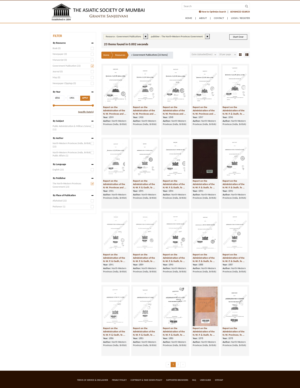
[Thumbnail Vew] (240, 54)
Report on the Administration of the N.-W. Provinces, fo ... (233, 331)
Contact (219, 18)
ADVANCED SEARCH (240, 12)
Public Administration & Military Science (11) (72, 128)
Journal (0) (58, 71)
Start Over (238, 37)
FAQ (194, 380)
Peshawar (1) (59, 206)
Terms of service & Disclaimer (92, 380)
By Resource (59, 43)
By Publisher (59, 178)
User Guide (205, 380)
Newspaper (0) (60, 54)
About (203, 18)
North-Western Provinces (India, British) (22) (72, 145)
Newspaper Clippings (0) (64, 83)
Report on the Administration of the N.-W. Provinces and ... (114, 110)
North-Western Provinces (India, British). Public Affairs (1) (72, 154)
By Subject (58, 121)
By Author (58, 138)
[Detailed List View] (247, 54)
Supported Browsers (177, 380)
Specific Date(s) (86, 112)
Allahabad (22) (60, 201)
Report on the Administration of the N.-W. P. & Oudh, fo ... (234, 110)
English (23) (58, 170)
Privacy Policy (119, 380)
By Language (59, 164)
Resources (120, 55)
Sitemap (219, 380)
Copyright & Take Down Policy (146, 380)
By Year (56, 92)
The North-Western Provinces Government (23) (67, 185)
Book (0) (57, 48)
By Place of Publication (64, 195)
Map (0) (56, 77)
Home (188, 18)
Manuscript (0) (60, 60)
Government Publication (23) (67, 66)
